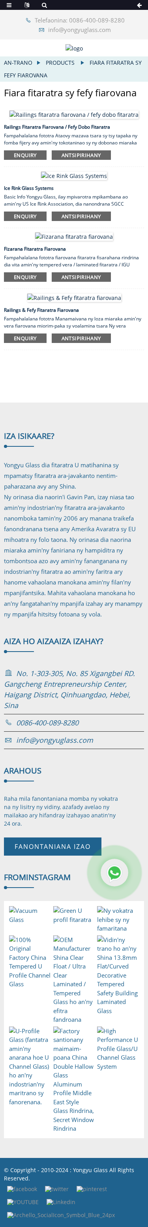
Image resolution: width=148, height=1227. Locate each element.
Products (60, 62)
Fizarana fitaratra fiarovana (35, 248)
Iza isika (29, 436)
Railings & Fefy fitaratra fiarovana (41, 310)
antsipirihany (81, 155)
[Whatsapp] (114, 872)
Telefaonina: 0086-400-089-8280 (80, 20)
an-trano (18, 62)
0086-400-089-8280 (47, 722)
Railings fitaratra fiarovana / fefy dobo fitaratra (57, 127)
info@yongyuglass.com (79, 30)
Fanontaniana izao (53, 846)
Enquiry (25, 155)
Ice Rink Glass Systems (29, 188)
